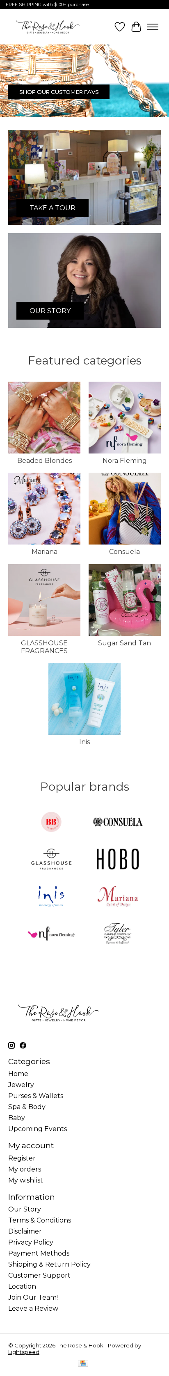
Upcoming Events (37, 1129)
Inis (84, 742)
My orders (24, 1169)
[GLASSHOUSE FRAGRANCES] (51, 860)
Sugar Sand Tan (124, 643)
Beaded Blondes (44, 461)
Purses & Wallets (35, 1096)
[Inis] (51, 897)
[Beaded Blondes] (51, 823)
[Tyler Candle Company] (117, 934)
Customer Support (39, 1275)
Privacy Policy (30, 1242)
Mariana (44, 552)
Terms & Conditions (39, 1220)
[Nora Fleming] (51, 934)
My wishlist (25, 1180)
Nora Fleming (125, 461)
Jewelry (21, 1085)
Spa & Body (27, 1107)
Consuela (124, 552)
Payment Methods (38, 1253)
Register (22, 1158)
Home (18, 1074)
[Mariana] (117, 897)
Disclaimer (25, 1231)
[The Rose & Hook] (47, 26)
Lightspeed (23, 1352)
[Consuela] (117, 823)
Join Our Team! (33, 1297)
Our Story (24, 1209)
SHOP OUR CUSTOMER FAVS (59, 92)
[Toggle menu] (152, 27)
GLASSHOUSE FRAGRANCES (44, 647)
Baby (16, 1118)
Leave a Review (33, 1308)
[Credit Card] (83, 1364)
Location (22, 1286)
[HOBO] (117, 860)
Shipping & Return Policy (49, 1264)
